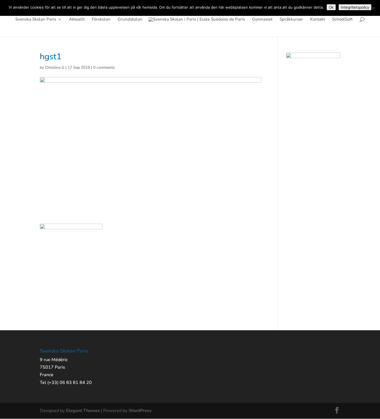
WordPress (140, 411)
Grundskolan (130, 19)
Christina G (54, 67)
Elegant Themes (83, 411)
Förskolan (101, 19)
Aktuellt (77, 19)
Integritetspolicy (355, 7)
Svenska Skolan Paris (35, 19)
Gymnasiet (262, 19)
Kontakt (317, 19)
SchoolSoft (342, 19)
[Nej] (373, 8)
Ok (331, 7)
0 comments (104, 67)
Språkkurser (291, 19)
